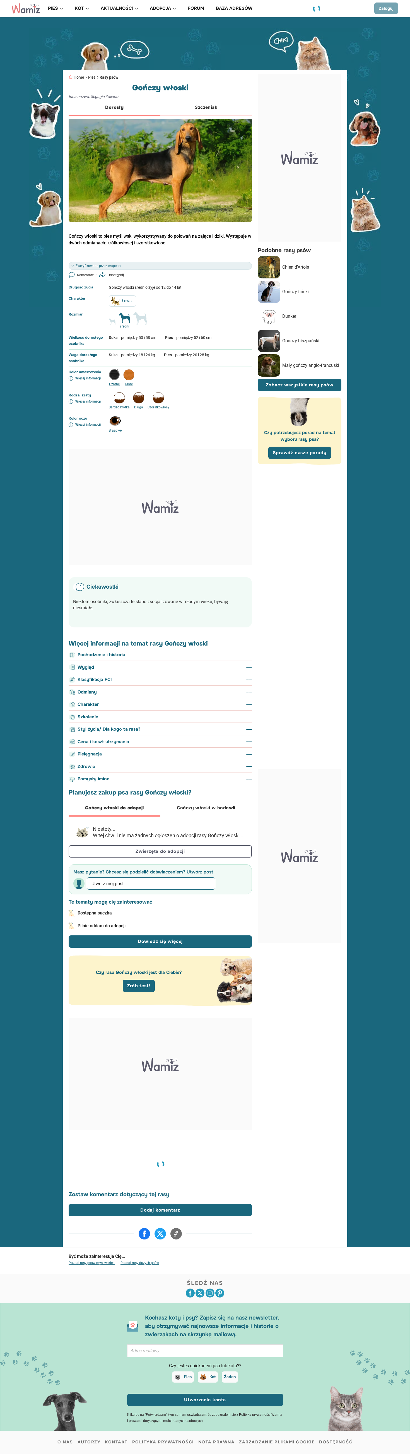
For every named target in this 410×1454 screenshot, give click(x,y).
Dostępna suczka (95, 913)
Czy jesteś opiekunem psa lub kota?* (205, 1365)
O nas (65, 1442)
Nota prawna (216, 1442)
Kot (212, 1376)
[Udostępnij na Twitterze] (160, 1233)
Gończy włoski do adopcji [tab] (114, 808)
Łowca (128, 300)
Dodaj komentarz (160, 1210)
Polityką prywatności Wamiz (260, 1415)
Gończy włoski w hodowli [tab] (206, 808)
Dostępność (336, 1442)
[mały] (112, 324)
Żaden (230, 1376)
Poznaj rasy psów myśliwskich (92, 1263)
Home (79, 77)
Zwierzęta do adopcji (160, 851)
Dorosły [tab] (114, 107)
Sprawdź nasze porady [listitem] (300, 453)
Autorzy (89, 1442)
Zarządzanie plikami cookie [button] (277, 1442)
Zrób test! (138, 986)
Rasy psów (109, 77)
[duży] (140, 320)
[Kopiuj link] (176, 1233)
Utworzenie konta (205, 1400)
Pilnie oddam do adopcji (102, 925)
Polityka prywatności (163, 1442)
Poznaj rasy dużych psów (139, 1263)
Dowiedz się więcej (160, 941)
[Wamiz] (26, 8)
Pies (91, 77)
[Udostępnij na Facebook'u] (144, 1233)
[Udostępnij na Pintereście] (219, 1293)
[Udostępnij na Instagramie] (210, 1293)
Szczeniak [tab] (206, 107)
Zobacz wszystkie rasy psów (300, 385)
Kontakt (116, 1442)
